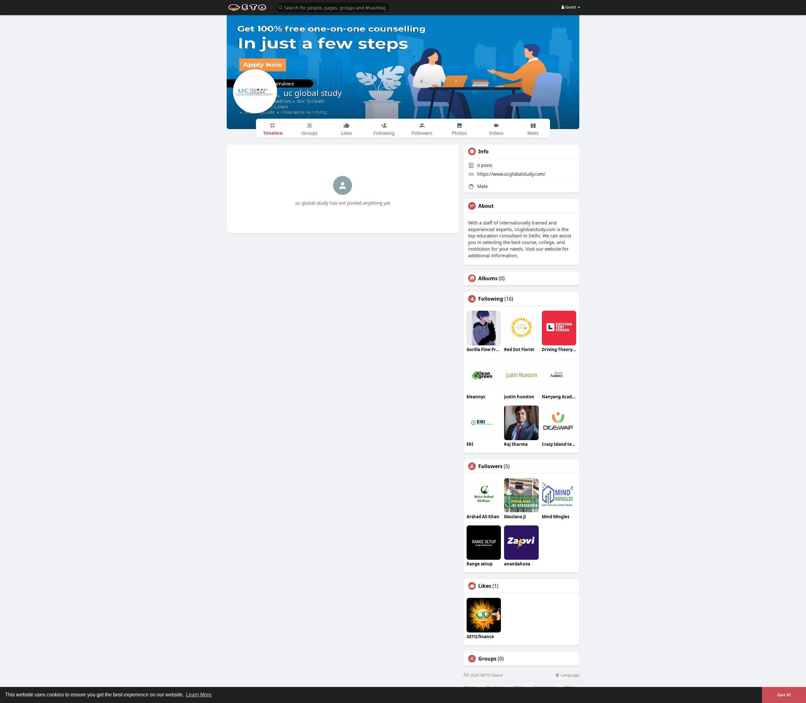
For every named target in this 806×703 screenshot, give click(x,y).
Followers (490, 466)
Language (569, 675)
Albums (487, 278)
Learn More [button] (199, 694)
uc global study (312, 93)
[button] (333, 7)
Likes (484, 585)
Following (490, 298)
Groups (487, 658)
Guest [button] (570, 7)
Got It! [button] (784, 694)
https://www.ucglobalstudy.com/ (511, 174)
